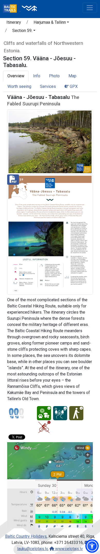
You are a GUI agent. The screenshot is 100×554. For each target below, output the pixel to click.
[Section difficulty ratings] (16, 413)
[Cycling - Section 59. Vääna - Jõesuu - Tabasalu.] (44, 427)
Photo (54, 75)
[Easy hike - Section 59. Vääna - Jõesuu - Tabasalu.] (76, 413)
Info (36, 75)
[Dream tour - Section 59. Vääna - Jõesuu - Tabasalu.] (60, 413)
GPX (73, 86)
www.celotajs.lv (68, 548)
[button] (51, 23)
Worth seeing (19, 86)
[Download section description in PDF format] (50, 234)
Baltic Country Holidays (26, 536)
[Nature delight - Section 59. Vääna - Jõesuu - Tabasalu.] (44, 413)
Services (48, 86)
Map (72, 75)
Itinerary (13, 22)
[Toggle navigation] (90, 8)
